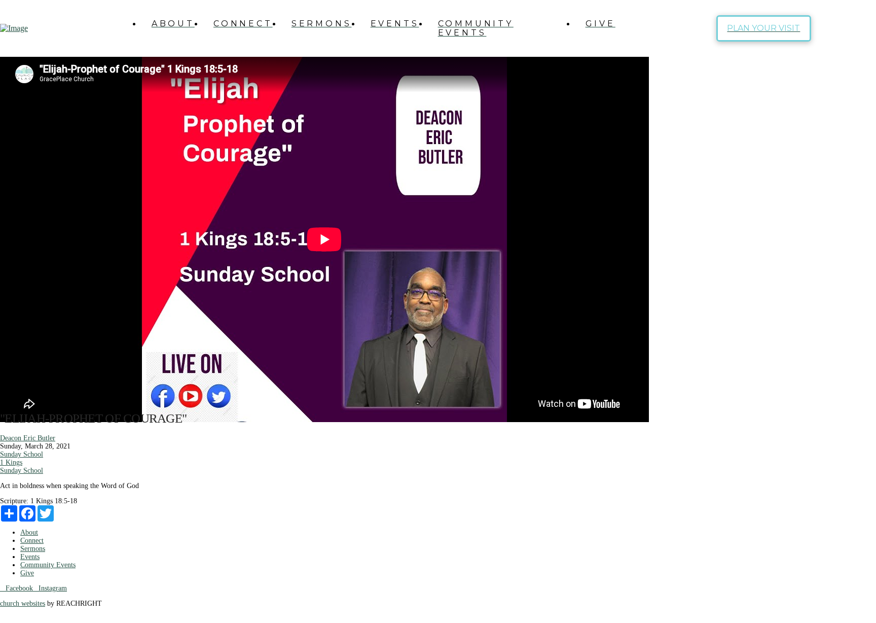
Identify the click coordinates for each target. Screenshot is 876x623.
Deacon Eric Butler (27, 438)
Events (30, 557)
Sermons (32, 548)
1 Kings (11, 462)
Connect (32, 540)
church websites (22, 603)
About (29, 532)
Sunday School (21, 454)
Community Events (48, 565)
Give (27, 573)
